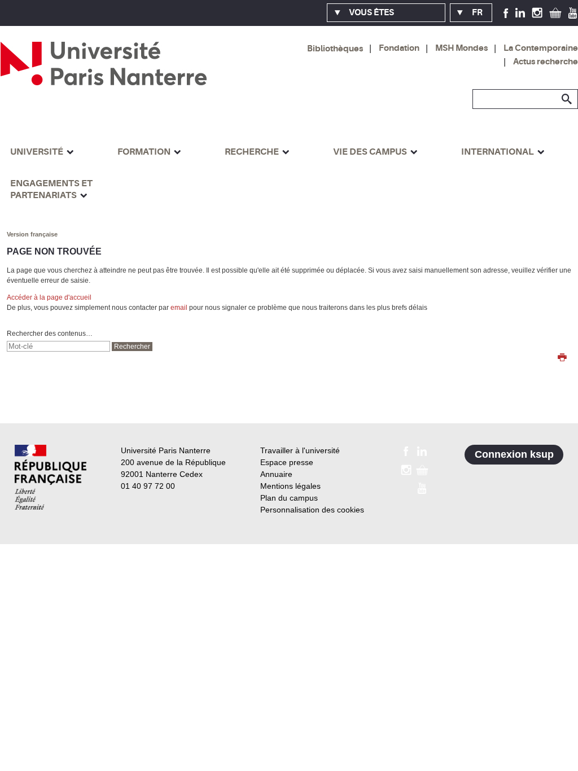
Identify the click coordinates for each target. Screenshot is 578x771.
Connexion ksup (514, 454)
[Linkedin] (520, 12)
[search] (58, 346)
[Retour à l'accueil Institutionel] (50, 477)
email (178, 308)
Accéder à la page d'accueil (49, 297)
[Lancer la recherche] (566, 99)
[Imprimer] (562, 358)
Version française (32, 234)
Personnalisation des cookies (312, 509)
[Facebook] (506, 12)
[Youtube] (572, 12)
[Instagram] (537, 12)
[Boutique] (555, 12)
